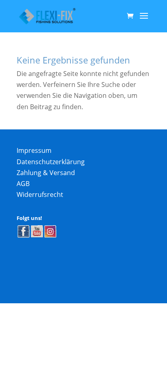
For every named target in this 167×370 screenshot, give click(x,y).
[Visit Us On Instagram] (50, 235)
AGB (23, 183)
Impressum (34, 150)
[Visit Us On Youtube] (36, 235)
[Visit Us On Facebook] (23, 235)
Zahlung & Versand (46, 172)
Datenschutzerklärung (51, 161)
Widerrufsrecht (40, 194)
